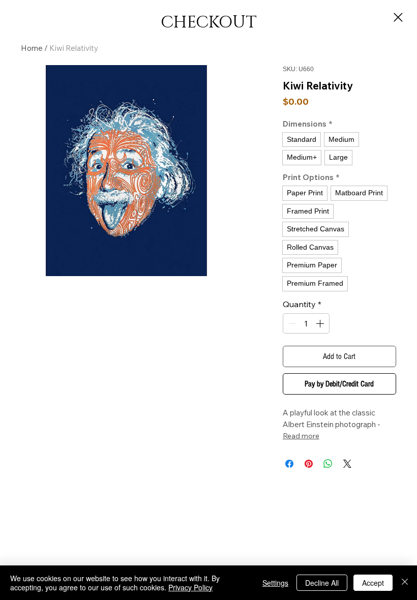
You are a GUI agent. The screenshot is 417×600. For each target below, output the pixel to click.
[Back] (398, 17)
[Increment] (321, 323)
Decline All (322, 583)
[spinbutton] (306, 323)
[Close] (405, 583)
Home (32, 48)
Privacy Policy (190, 587)
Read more (301, 435)
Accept (373, 583)
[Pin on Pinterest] (309, 464)
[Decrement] (291, 323)
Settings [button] (275, 583)
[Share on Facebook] (289, 464)
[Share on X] (347, 464)
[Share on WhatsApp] (328, 464)
